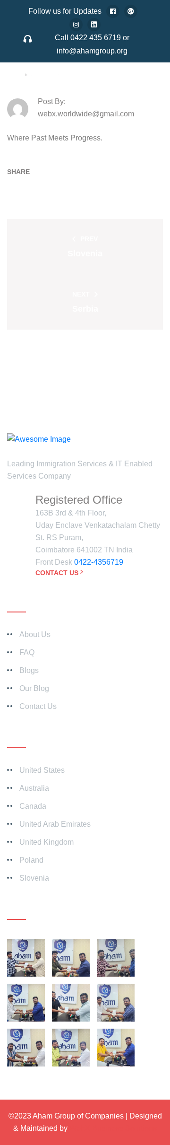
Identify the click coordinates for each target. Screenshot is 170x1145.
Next (81, 294)
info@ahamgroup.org (92, 51)
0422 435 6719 (95, 38)
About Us (35, 634)
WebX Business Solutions (113, 1128)
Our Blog (34, 688)
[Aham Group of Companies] (54, 85)
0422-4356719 (98, 562)
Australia (34, 788)
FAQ (26, 652)
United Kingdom (46, 842)
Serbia (85, 309)
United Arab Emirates (55, 824)
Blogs (29, 670)
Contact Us (56, 573)
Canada (32, 806)
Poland (31, 860)
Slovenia (85, 253)
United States (42, 770)
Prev (89, 239)
